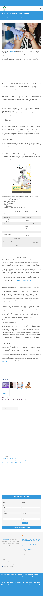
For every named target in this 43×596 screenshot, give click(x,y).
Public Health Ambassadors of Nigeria (25, 586)
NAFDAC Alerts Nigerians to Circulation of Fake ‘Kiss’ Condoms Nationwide (15, 464)
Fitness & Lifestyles (32, 582)
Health (10, 17)
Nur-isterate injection (6, 397)
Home (3, 17)
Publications (7, 588)
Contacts (7, 582)
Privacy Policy (14, 586)
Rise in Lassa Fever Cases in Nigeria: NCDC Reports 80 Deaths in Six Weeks (15, 466)
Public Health (18, 399)
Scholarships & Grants (23, 588)
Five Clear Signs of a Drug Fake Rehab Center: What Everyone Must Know (14, 460)
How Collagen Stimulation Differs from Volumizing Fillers (12, 462)
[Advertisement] (19, 2)
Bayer (7, 52)
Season (4, 517)
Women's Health (14, 17)
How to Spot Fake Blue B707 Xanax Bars (9, 458)
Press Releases (8, 586)
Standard (23, 502)
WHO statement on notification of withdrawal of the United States (31, 545)
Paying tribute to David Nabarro (27, 549)
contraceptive (12, 51)
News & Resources (35, 584)
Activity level (24, 517)
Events (11, 582)
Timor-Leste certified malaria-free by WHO (29, 553)
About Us (3, 582)
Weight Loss (8, 591)
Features (26, 582)
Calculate (25, 522)
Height (4, 511)
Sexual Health (30, 588)
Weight (23, 511)
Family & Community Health (19, 582)
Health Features (13, 584)
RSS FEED (24, 537)
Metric (4, 502)
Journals (22, 584)
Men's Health (28, 584)
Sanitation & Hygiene (14, 588)
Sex (23, 505)
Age (4, 505)
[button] (21, 107)
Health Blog (6, 17)
